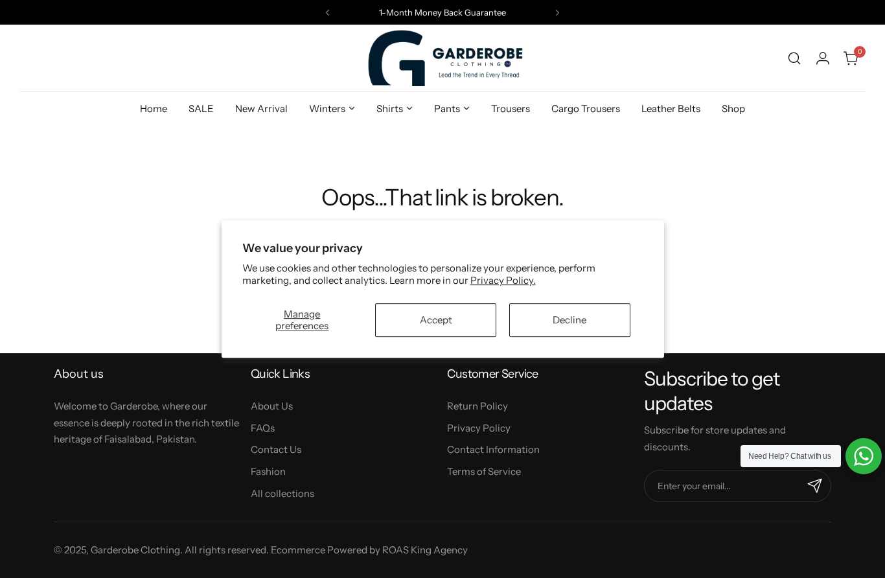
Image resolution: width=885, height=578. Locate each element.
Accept (436, 320)
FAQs (263, 428)
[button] (327, 12)
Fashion (268, 471)
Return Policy (477, 406)
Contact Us (276, 449)
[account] (823, 58)
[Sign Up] (815, 486)
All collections (282, 493)
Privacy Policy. (503, 280)
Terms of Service (484, 471)
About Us (272, 406)
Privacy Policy (479, 428)
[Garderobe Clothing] (442, 58)
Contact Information (493, 449)
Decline (569, 320)
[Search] (794, 58)
